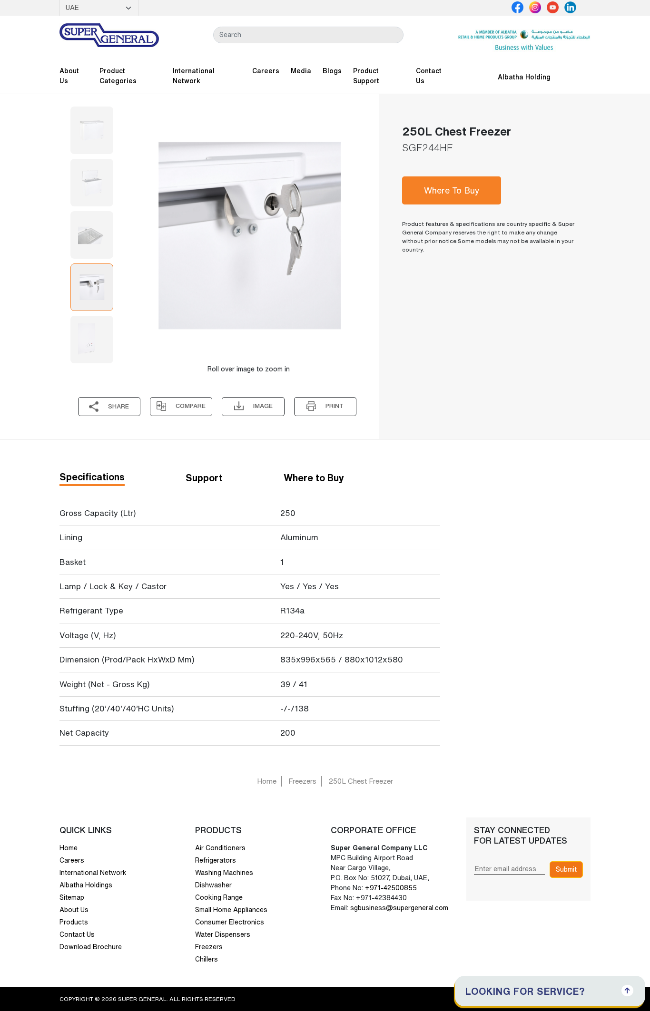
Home (266, 781)
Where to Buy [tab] (314, 478)
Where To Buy (452, 190)
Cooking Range (219, 897)
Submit (566, 869)
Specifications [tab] (92, 477)
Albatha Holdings (85, 885)
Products (73, 922)
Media (301, 71)
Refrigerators (215, 860)
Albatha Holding (524, 77)
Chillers (206, 959)
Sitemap (71, 897)
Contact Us (429, 76)
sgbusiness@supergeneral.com (399, 907)
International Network (194, 76)
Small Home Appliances (231, 909)
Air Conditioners (220, 848)
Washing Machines (224, 872)
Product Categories (118, 76)
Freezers (302, 781)
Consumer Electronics (229, 922)
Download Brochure (90, 946)
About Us (69, 76)
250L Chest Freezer (360, 781)
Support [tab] (204, 478)
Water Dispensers (222, 934)
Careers (265, 71)
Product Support (366, 76)
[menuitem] (91, 130)
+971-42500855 (390, 888)
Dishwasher (213, 885)
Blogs (332, 71)
